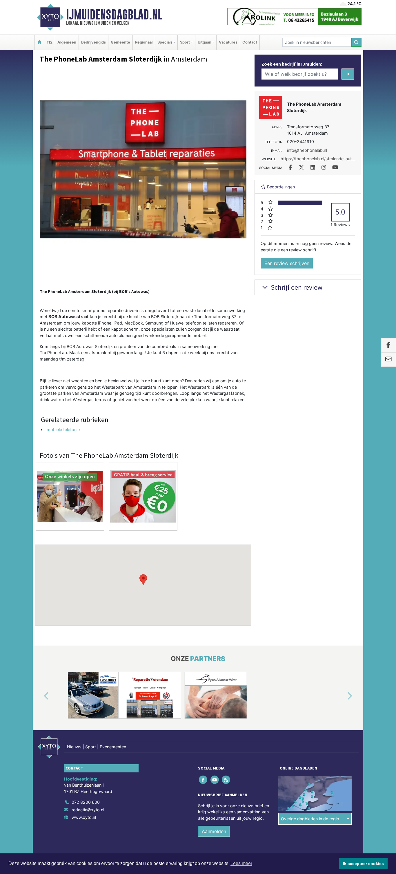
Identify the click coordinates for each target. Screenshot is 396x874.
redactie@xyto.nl (88, 809)
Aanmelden (214, 831)
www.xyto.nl (84, 817)
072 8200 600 (86, 802)
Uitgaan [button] (204, 42)
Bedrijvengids (93, 42)
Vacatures (228, 42)
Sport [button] (185, 42)
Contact (249, 42)
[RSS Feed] (226, 779)
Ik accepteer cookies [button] (363, 863)
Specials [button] (164, 42)
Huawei (177, 322)
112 (49, 42)
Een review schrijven (286, 263)
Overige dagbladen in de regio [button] (310, 818)
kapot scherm (125, 329)
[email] (388, 360)
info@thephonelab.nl (307, 150)
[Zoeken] (356, 42)
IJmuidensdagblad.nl (114, 14)
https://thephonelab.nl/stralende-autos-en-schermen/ (333, 158)
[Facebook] (203, 779)
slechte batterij (72, 329)
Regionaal (143, 42)
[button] (143, 579)
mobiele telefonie (63, 429)
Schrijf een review (295, 287)
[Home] (39, 42)
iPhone (104, 322)
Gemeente (120, 42)
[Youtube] (215, 779)
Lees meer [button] (241, 863)
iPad (118, 322)
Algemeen (66, 42)
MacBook (133, 322)
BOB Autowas (81, 346)
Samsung (154, 322)
